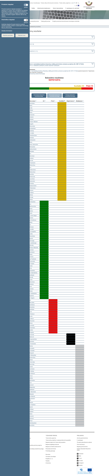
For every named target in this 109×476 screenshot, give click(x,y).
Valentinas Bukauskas (30, 355)
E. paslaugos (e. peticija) (72, 8)
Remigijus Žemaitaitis (30, 343)
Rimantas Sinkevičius (30, 169)
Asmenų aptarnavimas (82, 438)
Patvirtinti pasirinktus (8, 35)
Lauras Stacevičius (30, 179)
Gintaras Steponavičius (31, 339)
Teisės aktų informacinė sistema (49, 3)
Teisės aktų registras (65, 3)
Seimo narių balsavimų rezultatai (33, 26)
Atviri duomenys (81, 444)
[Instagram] (77, 463)
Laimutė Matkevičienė (30, 149)
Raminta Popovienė (30, 261)
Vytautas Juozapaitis (30, 231)
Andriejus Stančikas (30, 327)
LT (74, 3)
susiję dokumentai (30, 73)
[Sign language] (76, 5)
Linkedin (81, 465)
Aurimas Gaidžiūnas (30, 305)
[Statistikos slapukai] (26, 20)
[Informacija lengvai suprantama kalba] (78, 5)
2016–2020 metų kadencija (22, 37)
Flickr (80, 456)
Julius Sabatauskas (30, 270)
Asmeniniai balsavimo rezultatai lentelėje (54, 95)
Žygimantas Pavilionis (30, 259)
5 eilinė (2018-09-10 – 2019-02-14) (24, 44)
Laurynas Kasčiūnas (30, 236)
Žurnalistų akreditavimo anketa (84, 442)
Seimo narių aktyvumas (33, 21)
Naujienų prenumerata (82, 446)
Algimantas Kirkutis (30, 373)
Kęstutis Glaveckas (30, 126)
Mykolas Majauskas (30, 387)
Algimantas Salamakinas (31, 272)
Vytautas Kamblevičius (31, 135)
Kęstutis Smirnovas (30, 176)
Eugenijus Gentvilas (30, 362)
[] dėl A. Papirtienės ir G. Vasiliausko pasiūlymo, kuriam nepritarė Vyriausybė (49, 64)
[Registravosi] (74, 101)
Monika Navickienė (29, 252)
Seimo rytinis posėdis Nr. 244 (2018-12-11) (26, 51)
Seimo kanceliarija (58, 8)
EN (76, 3)
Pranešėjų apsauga (50, 450)
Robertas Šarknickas (30, 188)
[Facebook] (77, 453)
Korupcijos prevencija (51, 448)
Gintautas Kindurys (29, 314)
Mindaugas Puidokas (30, 404)
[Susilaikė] (64, 101)
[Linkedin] (77, 465)
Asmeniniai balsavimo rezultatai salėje (39, 95)
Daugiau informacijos (6, 30)
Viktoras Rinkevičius (30, 165)
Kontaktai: (17, 435)
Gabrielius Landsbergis (30, 243)
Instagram (81, 463)
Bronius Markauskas (30, 147)
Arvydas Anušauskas (30, 201)
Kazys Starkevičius (30, 282)
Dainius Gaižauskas (29, 307)
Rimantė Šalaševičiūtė (30, 185)
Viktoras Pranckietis (30, 163)
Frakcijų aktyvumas (45, 21)
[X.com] (77, 458)
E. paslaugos (80, 440)
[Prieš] (54, 101)
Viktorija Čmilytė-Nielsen (31, 121)
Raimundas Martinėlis (30, 392)
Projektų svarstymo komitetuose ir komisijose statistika (65, 21)
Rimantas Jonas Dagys (31, 215)
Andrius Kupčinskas (30, 380)
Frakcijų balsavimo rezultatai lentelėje (70, 95)
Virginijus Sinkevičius (30, 172)
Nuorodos (48, 454)
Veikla (33, 8)
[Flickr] (77, 456)
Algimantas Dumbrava (30, 220)
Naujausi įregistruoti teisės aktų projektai (55, 442)
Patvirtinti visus (21, 35)
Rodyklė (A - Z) (49, 458)
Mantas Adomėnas (30, 103)
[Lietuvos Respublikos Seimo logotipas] (89, 5)
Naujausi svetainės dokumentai (53, 446)
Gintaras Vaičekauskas (30, 423)
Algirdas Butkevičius (30, 357)
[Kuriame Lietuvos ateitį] (85, 473)
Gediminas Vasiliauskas (31, 293)
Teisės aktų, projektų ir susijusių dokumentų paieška (58, 440)
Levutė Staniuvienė (30, 181)
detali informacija (39, 73)
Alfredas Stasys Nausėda (31, 247)
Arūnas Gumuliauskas (30, 128)
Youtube (81, 460)
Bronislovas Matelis (30, 396)
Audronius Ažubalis (29, 350)
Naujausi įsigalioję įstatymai (52, 444)
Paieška (47, 460)
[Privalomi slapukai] (26, 5)
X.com (80, 458)
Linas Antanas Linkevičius (31, 144)
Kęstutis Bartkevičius (30, 206)
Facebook (81, 453)
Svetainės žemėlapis (51, 456)
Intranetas (48, 463)
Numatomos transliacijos (33, 3)
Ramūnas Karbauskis (30, 140)
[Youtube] (77, 460)
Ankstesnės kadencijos (43, 8)
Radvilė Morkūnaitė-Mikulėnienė (30, 399)
